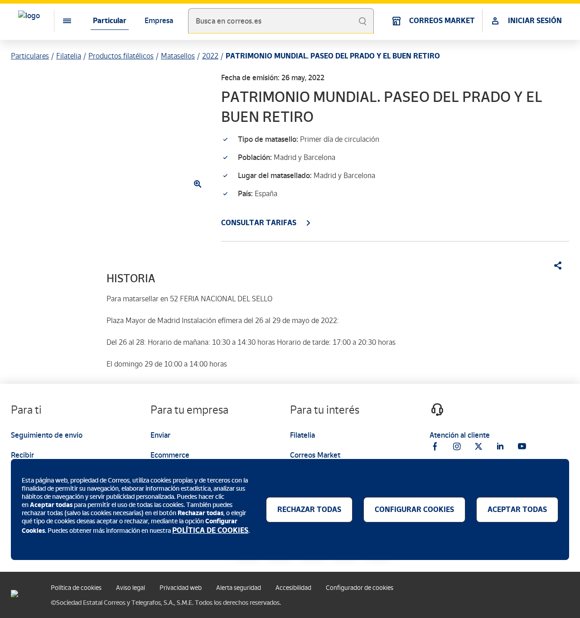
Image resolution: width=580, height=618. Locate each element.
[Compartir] (555, 265)
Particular (109, 20)
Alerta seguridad (238, 588)
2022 (210, 56)
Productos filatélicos (121, 56)
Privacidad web (181, 588)
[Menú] (59, 21)
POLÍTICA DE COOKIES (210, 530)
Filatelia (68, 56)
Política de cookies (76, 588)
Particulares (30, 56)
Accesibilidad (293, 588)
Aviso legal (130, 588)
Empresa (159, 20)
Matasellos (178, 56)
